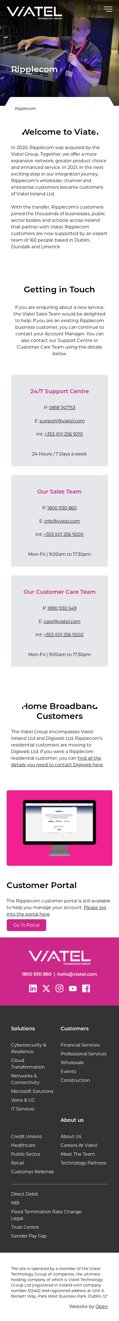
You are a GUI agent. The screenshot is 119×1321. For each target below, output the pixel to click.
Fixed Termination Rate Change (46, 1211)
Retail (17, 1163)
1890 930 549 (62, 608)
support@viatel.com (62, 421)
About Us (71, 1136)
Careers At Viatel (79, 1145)
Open (101, 1306)
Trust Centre (25, 1227)
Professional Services (84, 1053)
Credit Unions (26, 1136)
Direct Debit (24, 1194)
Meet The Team (78, 1154)
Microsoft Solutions (32, 1091)
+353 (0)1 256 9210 (64, 434)
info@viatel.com (62, 521)
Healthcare (23, 1145)
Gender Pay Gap (29, 1236)
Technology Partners (83, 1163)
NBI (15, 1203)
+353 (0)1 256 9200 (64, 534)
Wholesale (72, 1062)
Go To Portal (26, 925)
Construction (75, 1080)
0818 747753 (62, 407)
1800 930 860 (62, 508)
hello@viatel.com (77, 974)
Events (68, 1071)
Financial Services (80, 1045)
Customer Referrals (32, 1171)
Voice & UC (23, 1100)
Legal (17, 1218)
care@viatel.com (62, 621)
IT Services (22, 1109)
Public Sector (25, 1154)
